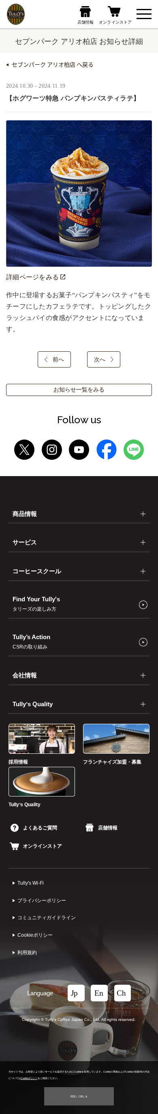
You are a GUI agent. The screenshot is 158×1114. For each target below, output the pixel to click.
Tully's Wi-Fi (30, 883)
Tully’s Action (31, 642)
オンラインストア (42, 846)
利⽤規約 (27, 952)
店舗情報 (107, 828)
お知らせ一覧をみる (79, 390)
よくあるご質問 (40, 828)
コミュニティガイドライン (46, 917)
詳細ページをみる (33, 277)
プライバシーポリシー (41, 900)
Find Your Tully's (36, 604)
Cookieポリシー (35, 935)
